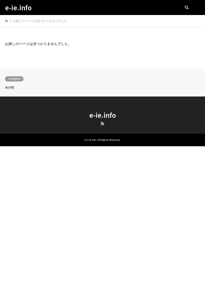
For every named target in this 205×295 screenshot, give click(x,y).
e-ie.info (102, 115)
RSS (102, 123)
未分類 (9, 87)
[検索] (186, 7)
